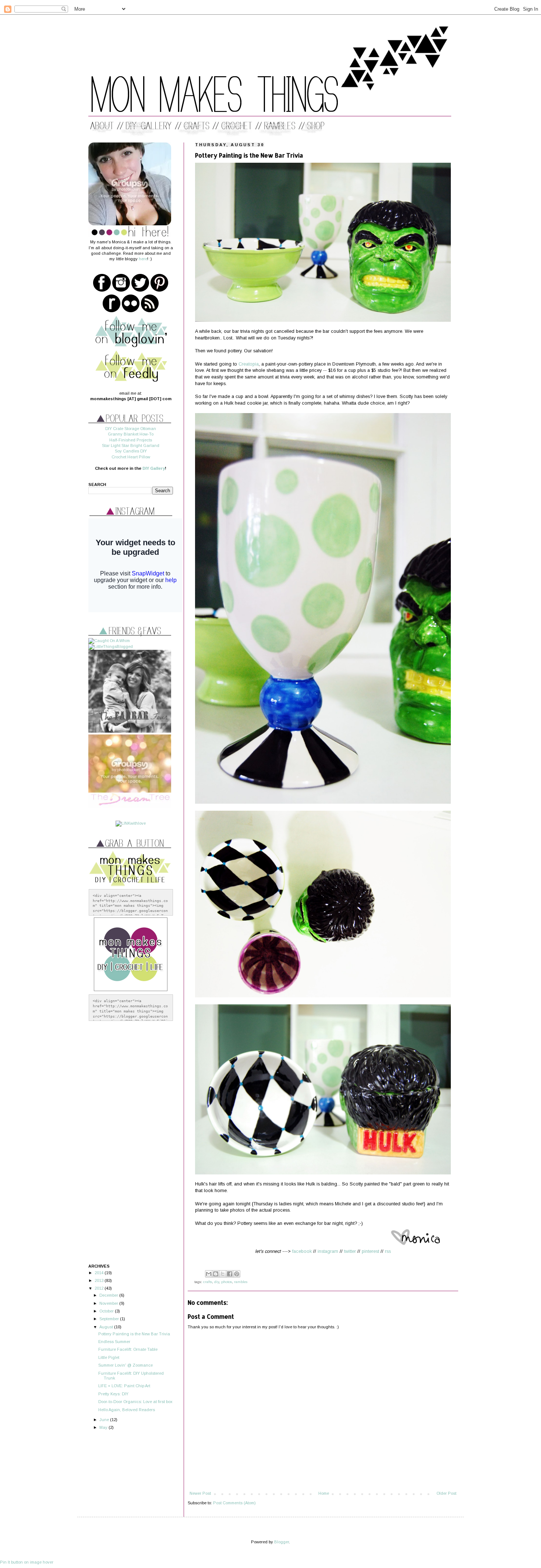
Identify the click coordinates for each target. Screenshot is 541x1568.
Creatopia (248, 364)
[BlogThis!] (215, 1274)
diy (216, 1282)
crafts (207, 1282)
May (104, 1427)
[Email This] (208, 1274)
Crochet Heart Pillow (131, 457)
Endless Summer (114, 1341)
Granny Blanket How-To (130, 434)
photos (226, 1282)
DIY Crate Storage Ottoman (130, 428)
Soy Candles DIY (131, 451)
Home (323, 1493)
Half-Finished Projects (130, 440)
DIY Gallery (153, 468)
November (109, 1303)
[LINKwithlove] (131, 823)
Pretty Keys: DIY (113, 1394)
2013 (100, 1280)
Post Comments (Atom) (234, 1503)
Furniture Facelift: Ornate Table (128, 1349)
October (107, 1311)
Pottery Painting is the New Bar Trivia (134, 1334)
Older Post (446, 1493)
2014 (100, 1273)
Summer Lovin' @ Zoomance (125, 1365)
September (109, 1319)
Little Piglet (108, 1357)
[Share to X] (222, 1274)
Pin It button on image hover (26, 1562)
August (106, 1327)
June (104, 1419)
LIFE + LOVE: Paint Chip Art (124, 1386)
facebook (302, 1251)
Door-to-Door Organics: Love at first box (135, 1401)
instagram (328, 1251)
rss (388, 1251)
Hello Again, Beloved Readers (126, 1409)
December (109, 1295)
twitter (350, 1251)
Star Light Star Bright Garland (130, 445)
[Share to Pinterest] (236, 1274)
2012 (100, 1288)
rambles (240, 1282)
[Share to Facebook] (229, 1274)
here (143, 259)
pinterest (370, 1251)
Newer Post (200, 1493)
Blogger (281, 1542)
